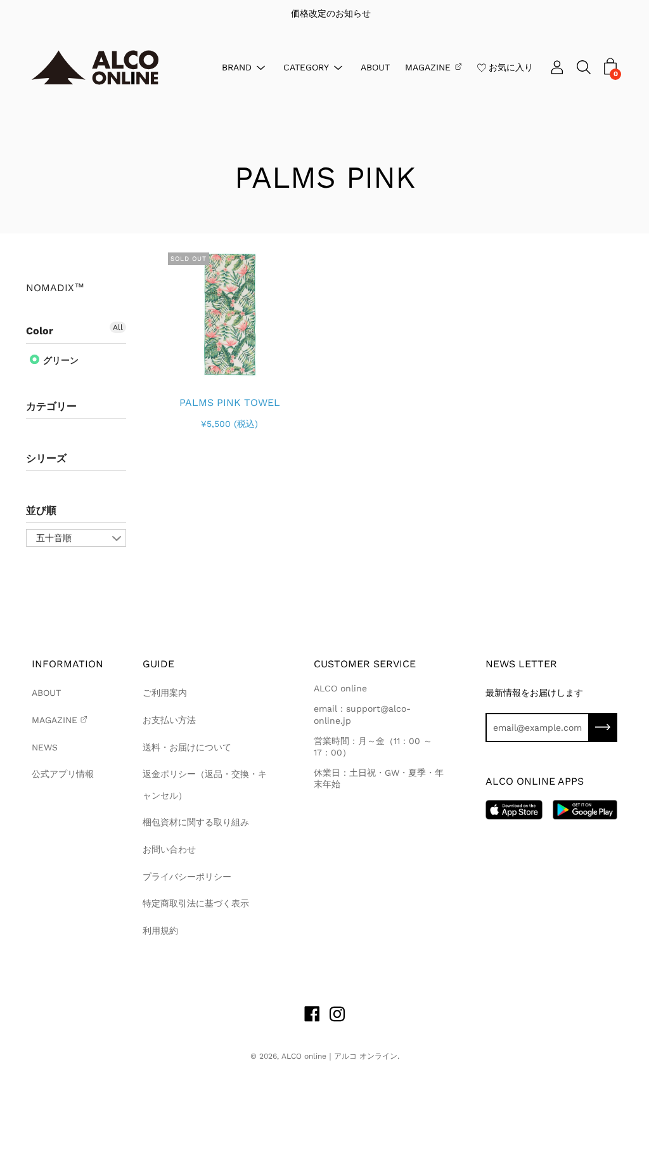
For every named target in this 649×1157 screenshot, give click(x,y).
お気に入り (511, 67)
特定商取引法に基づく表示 (196, 903)
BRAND (237, 67)
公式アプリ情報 (63, 774)
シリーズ (46, 458)
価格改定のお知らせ (324, 13)
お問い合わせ (169, 849)
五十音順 (54, 538)
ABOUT (375, 67)
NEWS (45, 747)
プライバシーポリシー (187, 877)
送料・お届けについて (187, 747)
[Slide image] (230, 314)
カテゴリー (51, 406)
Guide (158, 664)
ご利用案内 (165, 693)
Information (67, 664)
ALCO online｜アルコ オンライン (339, 1056)
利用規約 (160, 930)
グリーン (60, 360)
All (118, 327)
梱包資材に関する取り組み (196, 822)
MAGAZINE (428, 67)
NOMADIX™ (55, 288)
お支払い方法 (169, 720)
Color (39, 331)
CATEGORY (306, 67)
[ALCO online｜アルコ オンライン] (95, 67)
